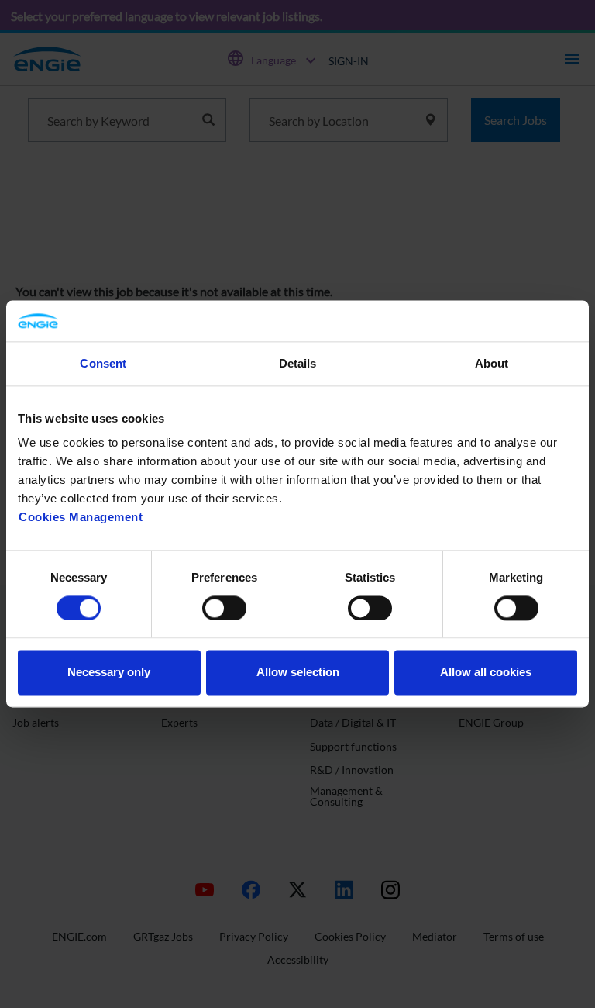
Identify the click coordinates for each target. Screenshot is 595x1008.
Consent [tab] (103, 363)
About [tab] (492, 363)
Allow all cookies (485, 672)
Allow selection (297, 672)
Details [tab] (298, 363)
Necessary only (108, 672)
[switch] (224, 607)
